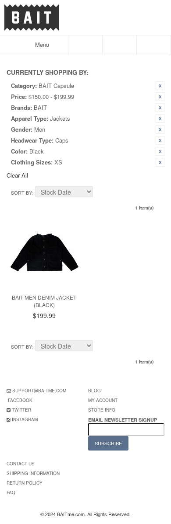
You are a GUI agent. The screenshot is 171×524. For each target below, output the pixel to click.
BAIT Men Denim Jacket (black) (44, 300)
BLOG (94, 391)
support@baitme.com (39, 391)
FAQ (11, 492)
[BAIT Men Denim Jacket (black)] (44, 254)
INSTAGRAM (25, 419)
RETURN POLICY (25, 483)
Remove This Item (160, 85)
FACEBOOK (20, 400)
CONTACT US (21, 464)
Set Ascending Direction (100, 192)
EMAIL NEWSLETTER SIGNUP (123, 419)
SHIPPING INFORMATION (33, 473)
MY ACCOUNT (103, 400)
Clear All (17, 175)
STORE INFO (101, 410)
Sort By (21, 192)
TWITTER (21, 410)
